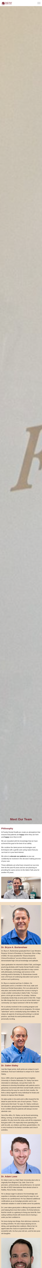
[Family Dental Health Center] (6, 3)
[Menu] (39, 3)
